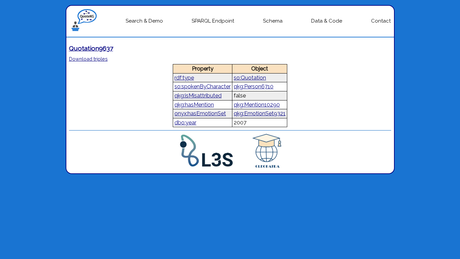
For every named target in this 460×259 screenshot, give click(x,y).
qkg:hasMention (194, 105)
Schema (273, 21)
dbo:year (185, 122)
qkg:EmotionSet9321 (260, 113)
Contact (381, 21)
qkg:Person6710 (253, 86)
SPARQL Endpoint (213, 21)
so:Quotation (250, 78)
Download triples (88, 59)
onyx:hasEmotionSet (200, 113)
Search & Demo (144, 21)
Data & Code (326, 21)
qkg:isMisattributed (198, 95)
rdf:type (184, 78)
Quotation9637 (91, 48)
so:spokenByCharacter (202, 86)
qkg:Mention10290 (257, 105)
